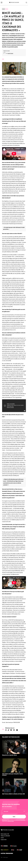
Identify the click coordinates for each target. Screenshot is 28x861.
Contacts (2, 837)
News (3, 9)
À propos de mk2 (3, 839)
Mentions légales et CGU (5, 834)
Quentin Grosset (10, 53)
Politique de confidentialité (5, 835)
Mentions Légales (5, 857)
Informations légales (11, 821)
